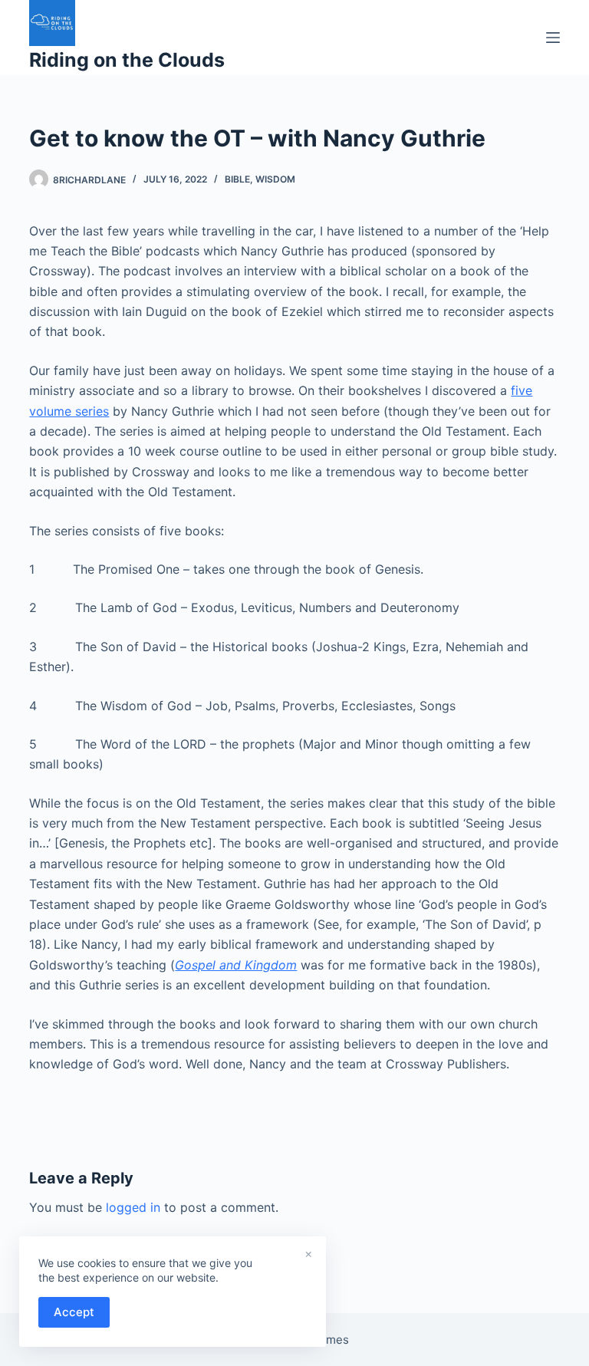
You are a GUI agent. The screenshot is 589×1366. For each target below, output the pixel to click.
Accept (74, 1312)
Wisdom (275, 179)
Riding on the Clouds (127, 59)
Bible (237, 179)
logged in (133, 1207)
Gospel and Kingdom (236, 965)
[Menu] (553, 37)
